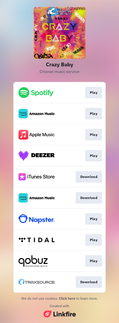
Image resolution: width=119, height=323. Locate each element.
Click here (67, 298)
